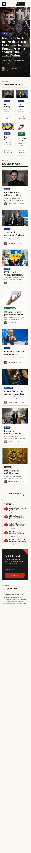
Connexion (13, 4)
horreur (22, 594)
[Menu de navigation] (27, 4)
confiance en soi (16, 599)
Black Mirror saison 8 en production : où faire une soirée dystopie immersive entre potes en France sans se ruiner (18, 533)
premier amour (8, 597)
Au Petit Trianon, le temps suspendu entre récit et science (17, 525)
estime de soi (15, 601)
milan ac (21, 601)
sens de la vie (7, 599)
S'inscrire (21, 4)
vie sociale (23, 599)
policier (17, 594)
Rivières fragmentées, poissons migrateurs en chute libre (17, 517)
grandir (24, 597)
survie (25, 603)
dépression (9, 594)
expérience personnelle (9, 603)
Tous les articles (15, 493)
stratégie (8, 601)
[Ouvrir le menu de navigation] (7, 3)
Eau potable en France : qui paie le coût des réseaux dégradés (18, 509)
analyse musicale (17, 597)
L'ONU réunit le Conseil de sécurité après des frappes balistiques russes (18, 541)
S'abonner (14, 575)
